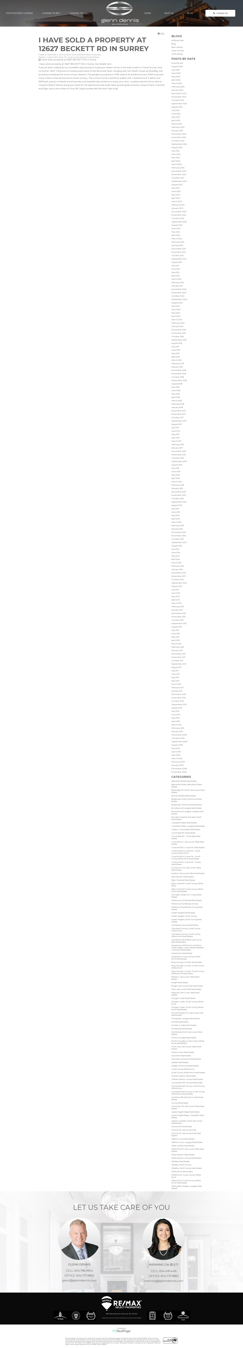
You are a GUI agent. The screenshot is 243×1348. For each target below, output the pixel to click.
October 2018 (177, 377)
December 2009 (179, 735)
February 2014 (177, 566)
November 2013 (178, 576)
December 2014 (178, 532)
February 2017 (177, 444)
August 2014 (176, 546)
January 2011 (176, 691)
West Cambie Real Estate (182, 1145)
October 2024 (177, 141)
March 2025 (176, 124)
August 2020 (177, 303)
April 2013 (175, 600)
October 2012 (177, 620)
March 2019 (176, 360)
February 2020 (178, 323)
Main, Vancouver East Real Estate (186, 989)
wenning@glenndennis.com (163, 1281)
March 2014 (176, 562)
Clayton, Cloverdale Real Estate (185, 829)
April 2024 (175, 161)
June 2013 (175, 593)
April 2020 (175, 316)
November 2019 (178, 333)
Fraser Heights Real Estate (183, 913)
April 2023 (175, 198)
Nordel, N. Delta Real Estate (184, 1025)
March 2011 (176, 684)
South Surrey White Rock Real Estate (188, 1072)
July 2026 (175, 70)
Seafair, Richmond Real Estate (185, 1066)
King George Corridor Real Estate (186, 962)
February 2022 (177, 242)
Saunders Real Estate (181, 1055)
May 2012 (175, 637)
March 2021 (176, 279)
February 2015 (177, 525)
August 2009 (177, 745)
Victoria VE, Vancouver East (183, 1130)
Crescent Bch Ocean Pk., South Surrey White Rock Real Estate (185, 857)
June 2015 (175, 512)
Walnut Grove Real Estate (182, 1139)
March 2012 (176, 643)
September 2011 (178, 664)
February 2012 (177, 647)
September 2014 (179, 542)
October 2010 (177, 701)
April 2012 (175, 640)
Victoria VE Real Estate (181, 1126)
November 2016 (178, 454)
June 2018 (175, 390)
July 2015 (175, 508)
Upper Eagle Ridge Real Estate (185, 1112)
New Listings (177, 47)
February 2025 (177, 127)
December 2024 (178, 134)
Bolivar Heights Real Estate (183, 796)
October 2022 (177, 218)
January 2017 (177, 448)
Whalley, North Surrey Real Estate (186, 1168)
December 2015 (178, 492)
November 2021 (178, 252)
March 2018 (176, 400)
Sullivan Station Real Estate (183, 1076)
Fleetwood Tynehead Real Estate (186, 900)
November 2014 (178, 535)
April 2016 (175, 478)
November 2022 (178, 215)
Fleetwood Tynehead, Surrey (184, 904)
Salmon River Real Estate (182, 1052)
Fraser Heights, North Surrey (184, 916)
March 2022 (176, 238)
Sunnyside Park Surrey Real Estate (187, 1082)
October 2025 (177, 100)
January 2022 (177, 245)
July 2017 (175, 427)
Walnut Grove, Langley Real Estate (186, 1142)
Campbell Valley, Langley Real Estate (188, 826)
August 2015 (176, 505)
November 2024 (178, 137)
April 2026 (175, 80)
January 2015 (177, 529)
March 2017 (176, 441)
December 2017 (178, 411)
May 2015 (175, 515)
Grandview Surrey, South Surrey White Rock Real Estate (185, 935)
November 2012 (178, 616)
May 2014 (175, 556)
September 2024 (179, 144)
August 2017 (176, 424)
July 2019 (175, 346)
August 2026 (177, 66)
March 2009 (176, 758)
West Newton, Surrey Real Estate (186, 1158)
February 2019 (177, 363)
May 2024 (175, 157)
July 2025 (175, 110)
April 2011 (175, 681)
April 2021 (175, 276)
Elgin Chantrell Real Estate (183, 880)
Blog (190, 13)
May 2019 (175, 353)
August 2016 (176, 465)
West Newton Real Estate (182, 1154)
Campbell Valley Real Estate (184, 823)
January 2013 (177, 610)
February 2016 (177, 485)
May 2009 (175, 755)
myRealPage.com (121, 1331)
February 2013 (177, 606)
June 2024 (176, 154)
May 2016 (175, 475)
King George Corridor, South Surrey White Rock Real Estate (187, 972)
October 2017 (177, 417)
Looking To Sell (79, 13)
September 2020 (179, 299)
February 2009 (178, 762)
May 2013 (175, 596)
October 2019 (177, 336)
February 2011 (177, 687)
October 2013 (177, 579)
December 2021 (178, 249)
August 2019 (176, 343)
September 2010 (179, 704)
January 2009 (177, 765)
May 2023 (175, 195)
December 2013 (178, 573)
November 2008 (179, 772)
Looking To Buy (51, 13)
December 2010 (178, 694)
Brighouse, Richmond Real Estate (186, 805)
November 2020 (178, 292)
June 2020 (176, 309)
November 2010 (178, 698)
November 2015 (178, 495)
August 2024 (177, 147)
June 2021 (175, 269)
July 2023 (175, 188)
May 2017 (175, 434)
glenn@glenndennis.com (79, 1280)
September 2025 (179, 103)
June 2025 (175, 114)
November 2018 (178, 373)
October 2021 (177, 255)
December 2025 (178, 93)
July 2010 (175, 711)
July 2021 (175, 265)
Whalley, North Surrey (181, 1165)
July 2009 (175, 748)
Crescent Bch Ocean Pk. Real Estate (188, 847)
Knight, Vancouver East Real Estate (187, 986)
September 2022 (179, 222)
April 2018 (175, 397)
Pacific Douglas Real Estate (183, 1037)
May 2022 (175, 232)
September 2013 (179, 583)
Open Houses (177, 50)
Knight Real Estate (179, 982)
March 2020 (176, 319)
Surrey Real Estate (179, 1103)
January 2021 (177, 286)
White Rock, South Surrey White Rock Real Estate (186, 1181)
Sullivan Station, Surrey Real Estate (187, 1079)
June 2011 (175, 674)
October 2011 (177, 660)
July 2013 (175, 589)
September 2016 (179, 461)
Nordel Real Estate (179, 1022)
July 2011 (175, 670)
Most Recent (177, 63)
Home (147, 13)
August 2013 (176, 586)
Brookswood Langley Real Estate (186, 808)
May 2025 (175, 117)
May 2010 (175, 718)
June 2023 (176, 191)
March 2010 (176, 725)
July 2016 (175, 468)
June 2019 (175, 350)
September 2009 (179, 741)
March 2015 (176, 522)
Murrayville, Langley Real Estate (185, 1018)
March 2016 (176, 481)
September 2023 (179, 181)
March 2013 (176, 603)
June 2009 (176, 752)
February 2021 (177, 282)
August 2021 (176, 262)
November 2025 (178, 97)
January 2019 (177, 367)
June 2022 (175, 228)
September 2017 (178, 421)
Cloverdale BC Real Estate (183, 833)
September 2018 (179, 380)
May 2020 (175, 313)
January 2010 (177, 731)
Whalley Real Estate (180, 1161)
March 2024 (176, 164)
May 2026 (175, 76)
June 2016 (175, 471)
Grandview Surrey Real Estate (184, 925)
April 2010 (175, 721)
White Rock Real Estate (182, 1171)
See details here (103, 64)
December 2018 (178, 370)
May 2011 (175, 677)
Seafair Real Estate (180, 1062)
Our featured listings (19, 13)
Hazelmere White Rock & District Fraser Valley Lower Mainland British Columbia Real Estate (187, 947)
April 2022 (175, 235)
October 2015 (177, 498)
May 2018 (175, 394)
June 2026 (176, 73)
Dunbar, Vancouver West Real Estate (188, 873)
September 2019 (179, 340)
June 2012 (175, 633)
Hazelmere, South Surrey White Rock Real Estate (185, 957)
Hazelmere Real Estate (181, 953)
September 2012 (178, 623)
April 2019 (175, 357)
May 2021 (175, 272)
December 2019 (178, 330)
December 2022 (178, 211)
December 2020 (179, 289)
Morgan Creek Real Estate (183, 998)
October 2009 (177, 738)
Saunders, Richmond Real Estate (186, 1059)
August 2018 (176, 384)
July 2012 (175, 630)
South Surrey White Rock (182, 1069)
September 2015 (178, 502)
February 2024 (177, 168)
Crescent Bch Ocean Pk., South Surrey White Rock (185, 852)
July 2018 (175, 387)
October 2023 (177, 178)
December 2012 (178, 613)
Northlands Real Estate (181, 1028)
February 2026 (177, 87)
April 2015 (175, 519)
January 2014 (177, 569)
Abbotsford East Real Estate (184, 781)
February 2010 (177, 728)
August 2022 (176, 225)
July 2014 (175, 549)
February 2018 (177, 404)
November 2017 (178, 414)
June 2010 (175, 714)
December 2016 (178, 451)
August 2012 (176, 627)
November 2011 (178, 657)
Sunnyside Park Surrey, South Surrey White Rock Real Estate (188, 1092)
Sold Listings (177, 54)
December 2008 (179, 768)
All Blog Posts (177, 40)
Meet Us (169, 13)
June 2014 (175, 552)
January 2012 (177, 650)
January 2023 (177, 208)
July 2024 (175, 151)
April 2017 (175, 438)
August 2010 (176, 708)
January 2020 (177, 326)
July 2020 (175, 306)
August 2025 (176, 107)
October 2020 (177, 296)
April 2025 (175, 120)
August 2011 (176, 667)
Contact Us (222, 13)
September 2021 (178, 259)
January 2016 (177, 488)
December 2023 (178, 171)
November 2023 (178, 174)
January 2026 (177, 90)
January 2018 (177, 407)
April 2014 (175, 559)
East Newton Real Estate (182, 877)
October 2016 (177, 458)
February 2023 (177, 205)
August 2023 (177, 184)
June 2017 (175, 431)
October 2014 (177, 539)
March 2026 (176, 83)
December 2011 (178, 654)
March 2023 (176, 201)
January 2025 (177, 130)
